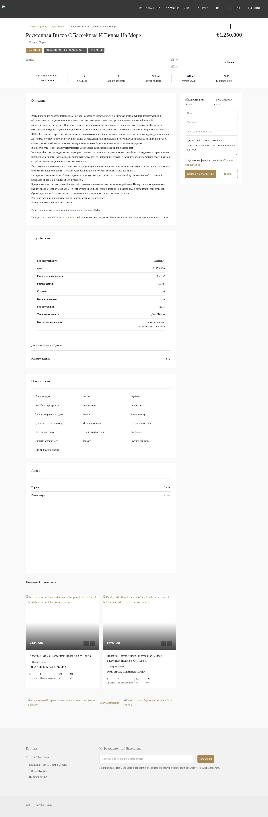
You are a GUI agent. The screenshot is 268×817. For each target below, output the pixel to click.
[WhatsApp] (239, 806)
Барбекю (135, 396)
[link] (62, 622)
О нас (217, 8)
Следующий (112, 702)
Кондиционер (138, 414)
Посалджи (206, 759)
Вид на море (89, 405)
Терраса (87, 441)
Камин (86, 414)
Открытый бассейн (141, 423)
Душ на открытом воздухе (49, 414)
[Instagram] (232, 806)
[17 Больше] (206, 67)
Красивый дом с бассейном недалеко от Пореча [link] (61, 656)
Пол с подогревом (44, 432)
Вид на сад (136, 405)
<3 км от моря (42, 396)
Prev (102, 702)
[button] (233, 26)
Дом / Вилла (58, 26)
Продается (96, 50)
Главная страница (39, 26)
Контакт (236, 8)
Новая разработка (148, 8)
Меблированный (92, 423)
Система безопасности (47, 441)
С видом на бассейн (93, 432)
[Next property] (149, 702)
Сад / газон (136, 432)
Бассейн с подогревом (47, 405)
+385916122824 (38, 770)
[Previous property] (61, 702)
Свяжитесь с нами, (64, 217)
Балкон (86, 396)
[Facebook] (226, 806)
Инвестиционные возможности (65, 50)
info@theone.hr (38, 777)
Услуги (203, 8)
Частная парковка (140, 441)
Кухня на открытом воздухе (50, 423)
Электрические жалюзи (47, 450)
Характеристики (177, 8)
